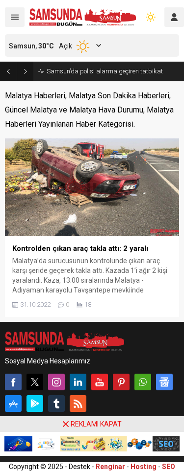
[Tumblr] (56, 403)
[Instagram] (56, 382)
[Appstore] (13, 403)
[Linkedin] (78, 382)
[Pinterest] (121, 382)
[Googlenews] (164, 382)
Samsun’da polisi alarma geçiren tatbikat (105, 71)
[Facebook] (13, 382)
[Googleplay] (34, 403)
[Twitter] (34, 382)
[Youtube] (99, 382)
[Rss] (78, 403)
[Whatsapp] (142, 382)
